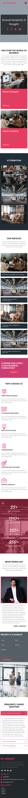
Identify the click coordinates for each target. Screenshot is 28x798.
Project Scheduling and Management (11, 713)
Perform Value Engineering (8, 741)
